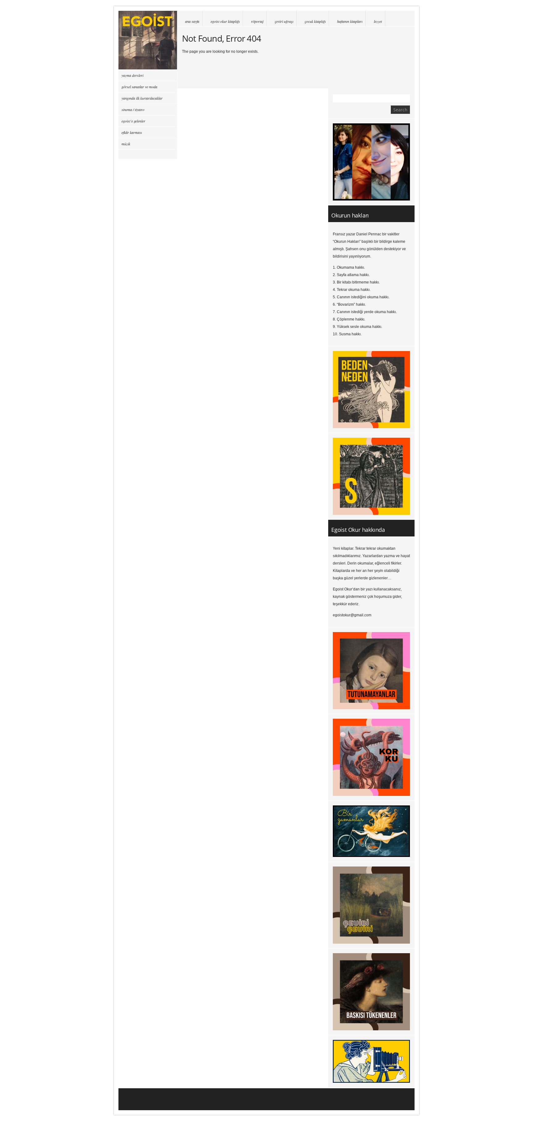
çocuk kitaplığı (315, 21)
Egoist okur (147, 40)
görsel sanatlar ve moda (139, 86)
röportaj (257, 21)
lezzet (378, 21)
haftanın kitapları (349, 21)
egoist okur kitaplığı (225, 21)
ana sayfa (192, 21)
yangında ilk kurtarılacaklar (142, 98)
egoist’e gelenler (133, 120)
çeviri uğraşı (284, 21)
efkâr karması (132, 132)
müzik (126, 143)
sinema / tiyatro (133, 109)
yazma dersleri (132, 75)
